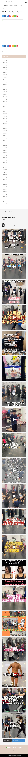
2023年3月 (5, 157)
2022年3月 (5, 177)
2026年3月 (5, 69)
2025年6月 (5, 91)
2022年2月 (5, 179)
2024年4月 (5, 125)
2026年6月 (5, 65)
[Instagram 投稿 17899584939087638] (14, 343)
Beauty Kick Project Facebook (9, 211)
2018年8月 (5, 191)
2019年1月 (5, 189)
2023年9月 (5, 143)
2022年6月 (5, 172)
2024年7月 (5, 118)
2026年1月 (5, 74)
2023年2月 (5, 160)
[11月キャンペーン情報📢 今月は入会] (14, 547)
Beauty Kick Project (11, 755)
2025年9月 (5, 84)
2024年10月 (5, 111)
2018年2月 (5, 194)
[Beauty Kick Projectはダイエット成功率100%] (14, 572)
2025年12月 (5, 77)
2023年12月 (5, 135)
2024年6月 (5, 121)
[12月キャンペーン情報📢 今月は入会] (14, 317)
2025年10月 (5, 82)
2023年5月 (5, 152)
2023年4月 (5, 155)
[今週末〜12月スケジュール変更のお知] (14, 470)
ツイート (3, 219)
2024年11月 (5, 108)
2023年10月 (5, 140)
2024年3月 (5, 128)
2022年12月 (5, 164)
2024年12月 (5, 106)
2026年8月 (5, 60)
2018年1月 (5, 196)
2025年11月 (5, 79)
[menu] (26, 2)
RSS (14, 750)
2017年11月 (5, 201)
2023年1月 (5, 162)
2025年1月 (5, 104)
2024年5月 (5, 123)
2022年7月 (5, 169)
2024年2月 (5, 130)
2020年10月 (5, 181)
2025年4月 (5, 96)
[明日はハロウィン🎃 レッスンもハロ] (14, 623)
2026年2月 (5, 72)
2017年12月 (5, 199)
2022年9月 (5, 167)
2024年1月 (5, 133)
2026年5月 (5, 67)
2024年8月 (5, 116)
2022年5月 (5, 174)
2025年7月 (5, 89)
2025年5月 (5, 94)
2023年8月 (5, 145)
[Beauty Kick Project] (10, 2)
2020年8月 (5, 184)
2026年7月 (5, 62)
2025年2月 (5, 101)
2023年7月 (5, 147)
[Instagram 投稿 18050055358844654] (14, 266)
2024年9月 (5, 113)
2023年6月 (5, 150)
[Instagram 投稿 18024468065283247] (14, 368)
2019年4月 (5, 186)
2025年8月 (5, 86)
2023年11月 (5, 138)
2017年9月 (5, 203)
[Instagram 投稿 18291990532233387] (14, 241)
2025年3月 (5, 99)
